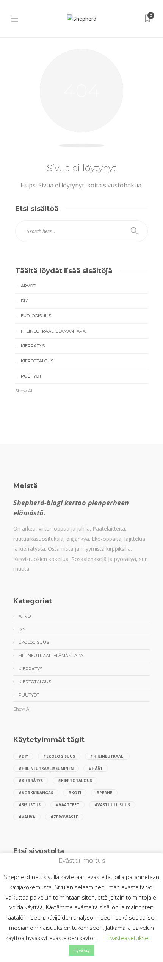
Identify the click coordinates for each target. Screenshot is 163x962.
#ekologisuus (59, 756)
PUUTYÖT (31, 376)
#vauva (27, 817)
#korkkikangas (36, 792)
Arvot (28, 286)
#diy (23, 756)
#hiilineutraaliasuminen (46, 768)
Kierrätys (33, 345)
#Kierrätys (31, 780)
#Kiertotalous (75, 780)
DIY (24, 300)
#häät (96, 768)
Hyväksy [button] (82, 950)
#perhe (104, 792)
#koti (74, 792)
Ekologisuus (36, 316)
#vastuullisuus (112, 804)
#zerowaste (64, 817)
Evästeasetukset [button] (128, 938)
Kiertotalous (37, 361)
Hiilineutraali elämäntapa (53, 331)
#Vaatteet (67, 804)
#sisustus (30, 804)
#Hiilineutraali (107, 756)
